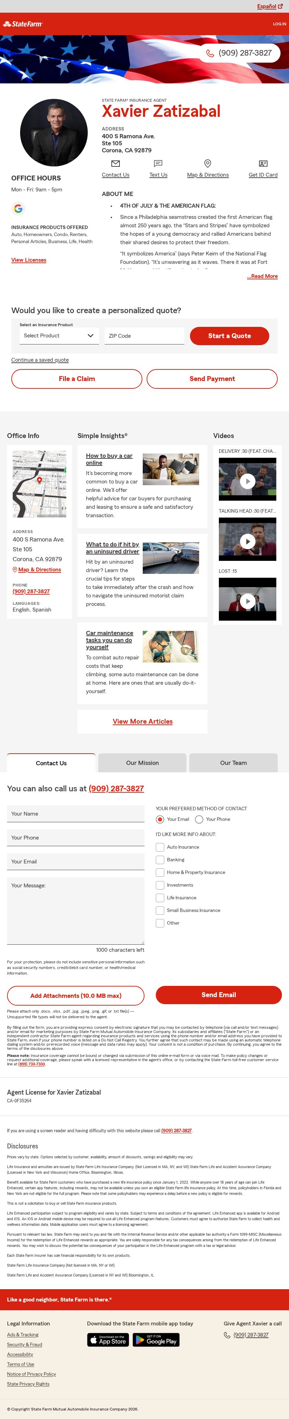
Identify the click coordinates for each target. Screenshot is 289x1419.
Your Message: (28, 885)
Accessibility (20, 1354)
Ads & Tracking (22, 1334)
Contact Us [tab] (51, 763)
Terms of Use (20, 1364)
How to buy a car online (109, 459)
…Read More (262, 276)
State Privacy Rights (28, 1384)
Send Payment (212, 378)
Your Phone (25, 838)
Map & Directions (39, 569)
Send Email (219, 995)
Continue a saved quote (40, 360)
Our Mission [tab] (142, 763)
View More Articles (143, 721)
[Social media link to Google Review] (18, 209)
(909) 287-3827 (31, 591)
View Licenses (28, 260)
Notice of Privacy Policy (31, 1374)
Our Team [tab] (233, 763)
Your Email (24, 861)
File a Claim (77, 378)
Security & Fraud (24, 1344)
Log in (279, 24)
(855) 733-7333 (31, 1064)
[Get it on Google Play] (156, 1340)
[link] (23, 24)
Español (266, 6)
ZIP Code (120, 336)
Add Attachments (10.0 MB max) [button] (76, 996)
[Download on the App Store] (108, 1340)
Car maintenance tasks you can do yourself (109, 640)
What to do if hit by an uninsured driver (112, 548)
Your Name (24, 814)
